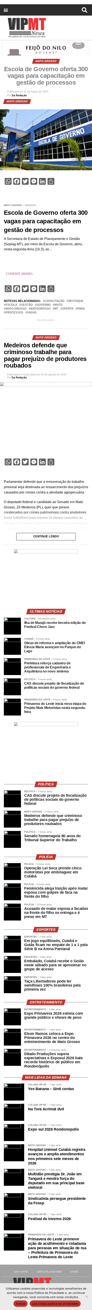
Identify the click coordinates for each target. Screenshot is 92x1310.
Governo (44, 305)
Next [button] (73, 575)
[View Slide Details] (46, 552)
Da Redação (19, 95)
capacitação (54, 301)
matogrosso (40, 308)
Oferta (67, 308)
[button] (5, 9)
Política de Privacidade (49, 1271)
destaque (75, 301)
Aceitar (20, 1303)
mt (56, 308)
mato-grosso (16, 308)
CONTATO (74, 1271)
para (81, 308)
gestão (27, 305)
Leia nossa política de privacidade (55, 1303)
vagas (32, 312)
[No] (87, 1296)
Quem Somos (21, 1271)
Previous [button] (19, 575)
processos (14, 312)
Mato (58, 305)
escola (11, 305)
